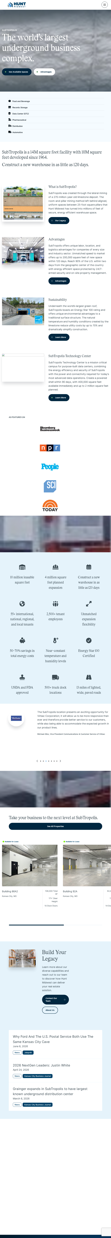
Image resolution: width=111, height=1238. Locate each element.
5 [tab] (51, 761)
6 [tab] (54, 761)
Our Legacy (60, 220)
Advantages (46, 72)
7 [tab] (57, 761)
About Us (50, 1010)
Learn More (60, 337)
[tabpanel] (55, 723)
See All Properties (55, 826)
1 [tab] (40, 761)
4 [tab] (48, 761)
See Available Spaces (18, 72)
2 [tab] (43, 761)
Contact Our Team (51, 999)
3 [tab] (46, 761)
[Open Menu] (105, 5)
